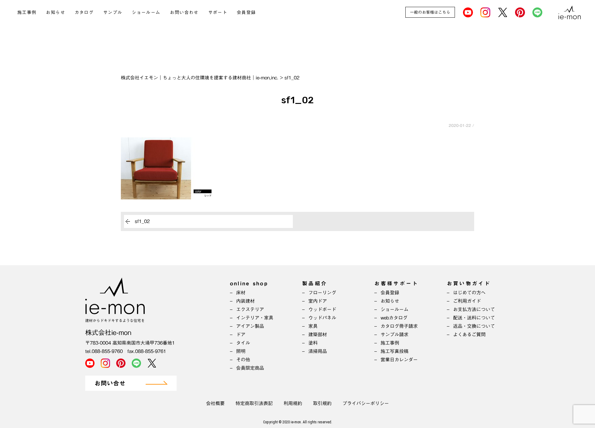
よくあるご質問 (469, 334)
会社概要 (215, 403)
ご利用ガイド (467, 301)
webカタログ (394, 317)
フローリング (322, 292)
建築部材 (317, 334)
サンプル (112, 12)
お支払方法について (474, 309)
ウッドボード (322, 309)
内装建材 (245, 301)
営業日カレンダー (399, 359)
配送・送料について (474, 317)
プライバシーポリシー (365, 403)
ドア (240, 334)
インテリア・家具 (254, 317)
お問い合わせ (184, 12)
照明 (240, 351)
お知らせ (55, 12)
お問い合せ (110, 383)
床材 (240, 292)
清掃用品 (317, 351)
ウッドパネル (322, 317)
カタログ (84, 12)
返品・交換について (474, 326)
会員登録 (246, 12)
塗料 (313, 343)
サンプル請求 (394, 334)
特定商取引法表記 (254, 403)
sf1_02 (142, 221)
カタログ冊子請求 (399, 326)
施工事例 (27, 12)
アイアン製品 (250, 326)
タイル (243, 343)
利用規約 (293, 403)
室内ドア (317, 301)
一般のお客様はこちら (430, 12)
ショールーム (146, 12)
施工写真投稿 (394, 351)
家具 (313, 326)
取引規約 (322, 403)
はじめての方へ (469, 292)
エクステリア (250, 309)
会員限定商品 (250, 368)
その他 (243, 359)
